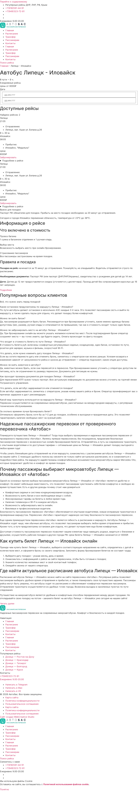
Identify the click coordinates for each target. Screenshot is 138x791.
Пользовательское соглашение (22, 704)
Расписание (11, 33)
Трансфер (10, 36)
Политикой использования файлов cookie (66, 784)
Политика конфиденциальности (22, 700)
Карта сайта (11, 697)
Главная (9, 30)
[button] (69, 306)
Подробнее (6, 290)
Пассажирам (12, 40)
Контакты (10, 43)
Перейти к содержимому (13, 1)
